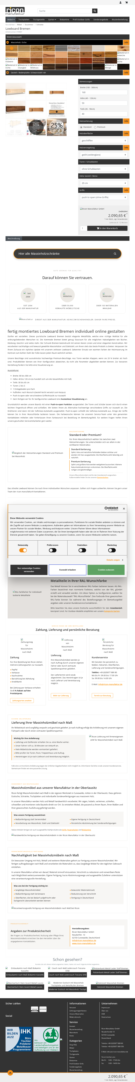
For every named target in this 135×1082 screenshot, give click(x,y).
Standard (87, 127)
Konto (71, 1036)
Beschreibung (14, 238)
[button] (67, 42)
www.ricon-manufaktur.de (84, 943)
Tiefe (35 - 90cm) (87, 109)
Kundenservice (100, 657)
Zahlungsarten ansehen (22, 700)
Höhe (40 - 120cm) (88, 98)
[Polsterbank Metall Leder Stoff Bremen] (110, 968)
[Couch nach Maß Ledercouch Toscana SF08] (67, 969)
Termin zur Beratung (102, 695)
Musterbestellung (120, 19)
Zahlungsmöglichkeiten (77, 1011)
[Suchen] (95, 10)
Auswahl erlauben (67, 570)
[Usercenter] (120, 2)
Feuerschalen (72, 830)
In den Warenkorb (108, 228)
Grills (64, 830)
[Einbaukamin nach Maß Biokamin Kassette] (25, 969)
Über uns (105, 1011)
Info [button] (126, 121)
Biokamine (64, 19)
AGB (103, 1014)
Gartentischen (102, 477)
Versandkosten (122, 219)
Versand (72, 1007)
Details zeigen (113, 560)
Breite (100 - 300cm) (89, 87)
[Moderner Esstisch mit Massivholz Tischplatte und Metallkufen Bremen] (67, 984)
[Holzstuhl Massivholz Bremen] (110, 983)
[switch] (52, 550)
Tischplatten (23, 19)
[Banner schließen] (124, 509)
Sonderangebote (100, 19)
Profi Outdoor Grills (81, 19)
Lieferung (56, 655)
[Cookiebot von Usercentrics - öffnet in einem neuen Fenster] (106, 509)
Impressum (106, 1007)
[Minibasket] (126, 2)
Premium (101, 127)
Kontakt (72, 1026)
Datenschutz (106, 1017)
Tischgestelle (39, 19)
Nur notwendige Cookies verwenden (29, 569)
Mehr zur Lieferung (61, 695)
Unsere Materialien (76, 1014)
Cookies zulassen (106, 570)
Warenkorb (73, 1032)
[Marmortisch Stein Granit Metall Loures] (24, 983)
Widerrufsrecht (75, 1017)
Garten (51, 19)
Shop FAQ (73, 1045)
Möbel (10, 19)
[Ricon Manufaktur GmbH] (92, 208)
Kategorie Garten (112, 611)
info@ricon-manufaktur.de (110, 684)
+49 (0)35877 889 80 (108, 672)
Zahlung (14, 657)
